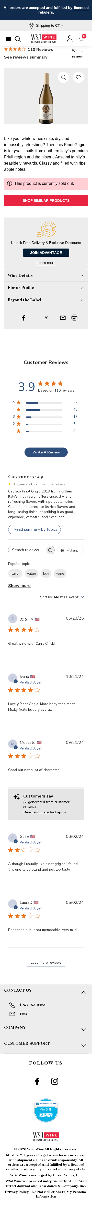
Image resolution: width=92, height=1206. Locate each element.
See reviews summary (25, 57)
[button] (46, 26)
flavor (15, 573)
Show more (19, 585)
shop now (46, 12)
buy (46, 573)
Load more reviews (46, 962)
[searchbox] (26, 550)
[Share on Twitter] (46, 317)
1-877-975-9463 (32, 1005)
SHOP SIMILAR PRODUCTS (46, 200)
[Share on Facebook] (24, 317)
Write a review (78, 53)
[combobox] (62, 597)
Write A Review (46, 452)
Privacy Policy (17, 1192)
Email (25, 1014)
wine (60, 573)
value (31, 573)
